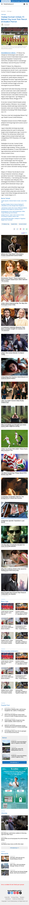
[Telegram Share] (23, 229)
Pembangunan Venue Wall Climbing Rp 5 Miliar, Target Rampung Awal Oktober (13, 212)
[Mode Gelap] (24, 4)
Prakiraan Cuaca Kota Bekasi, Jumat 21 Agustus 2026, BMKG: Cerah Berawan (19, 756)
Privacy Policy (14, 897)
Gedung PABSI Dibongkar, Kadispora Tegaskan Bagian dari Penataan (13, 219)
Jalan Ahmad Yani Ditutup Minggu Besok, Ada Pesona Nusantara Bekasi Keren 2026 (18, 872)
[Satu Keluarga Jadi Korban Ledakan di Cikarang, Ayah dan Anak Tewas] (14, 822)
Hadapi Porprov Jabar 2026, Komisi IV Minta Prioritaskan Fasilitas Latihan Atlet (12, 215)
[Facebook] (9, 893)
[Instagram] (14, 893)
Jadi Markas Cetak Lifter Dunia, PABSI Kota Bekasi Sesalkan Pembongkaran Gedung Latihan (14, 208)
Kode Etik (7, 897)
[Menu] (2, 4)
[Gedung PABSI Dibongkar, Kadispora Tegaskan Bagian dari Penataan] (21, 635)
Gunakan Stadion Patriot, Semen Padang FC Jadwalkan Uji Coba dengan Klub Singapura (12, 205)
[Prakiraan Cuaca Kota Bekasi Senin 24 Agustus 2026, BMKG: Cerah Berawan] (6, 743)
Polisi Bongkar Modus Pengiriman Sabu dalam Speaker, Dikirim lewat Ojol (15, 720)
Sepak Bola (14, 224)
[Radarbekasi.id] (14, 890)
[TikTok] (20, 893)
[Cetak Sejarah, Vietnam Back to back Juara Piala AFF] (7, 606)
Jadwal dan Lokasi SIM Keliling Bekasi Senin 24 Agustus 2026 (17, 749)
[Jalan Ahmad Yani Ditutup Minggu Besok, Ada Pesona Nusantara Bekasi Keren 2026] (5, 872)
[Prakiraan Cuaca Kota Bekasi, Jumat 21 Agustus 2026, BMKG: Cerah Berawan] (6, 757)
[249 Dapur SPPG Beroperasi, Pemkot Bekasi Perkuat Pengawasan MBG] (5, 859)
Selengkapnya (14, 762)
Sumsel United (22, 224)
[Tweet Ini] (17, 229)
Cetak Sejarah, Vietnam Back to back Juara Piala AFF (14, 201)
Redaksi (22, 897)
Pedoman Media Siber (18, 899)
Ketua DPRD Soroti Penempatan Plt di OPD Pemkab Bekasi (14, 839)
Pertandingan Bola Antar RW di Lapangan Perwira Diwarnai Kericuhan (15, 731)
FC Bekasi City (5, 224)
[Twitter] (12, 893)
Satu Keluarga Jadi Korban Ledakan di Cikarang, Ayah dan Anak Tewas (14, 833)
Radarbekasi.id (8, 4)
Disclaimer (8, 899)
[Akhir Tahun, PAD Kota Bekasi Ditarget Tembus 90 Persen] (5, 866)
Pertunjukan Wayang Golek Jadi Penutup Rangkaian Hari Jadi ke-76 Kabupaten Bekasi (15, 710)
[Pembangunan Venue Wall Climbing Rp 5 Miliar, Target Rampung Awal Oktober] (21, 621)
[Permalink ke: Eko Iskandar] (2, 24)
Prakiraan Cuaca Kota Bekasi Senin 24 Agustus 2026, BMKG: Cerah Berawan (19, 742)
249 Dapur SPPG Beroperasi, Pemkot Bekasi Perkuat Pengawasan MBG (17, 858)
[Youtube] (17, 893)
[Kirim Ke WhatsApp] (27, 229)
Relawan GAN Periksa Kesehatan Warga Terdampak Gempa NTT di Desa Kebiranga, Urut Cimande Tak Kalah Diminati (16, 726)
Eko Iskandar (7, 24)
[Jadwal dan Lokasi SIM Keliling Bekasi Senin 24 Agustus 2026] (6, 750)
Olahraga (3, 14)
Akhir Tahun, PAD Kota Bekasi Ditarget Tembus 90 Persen (17, 865)
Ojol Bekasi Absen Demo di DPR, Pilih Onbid (12, 844)
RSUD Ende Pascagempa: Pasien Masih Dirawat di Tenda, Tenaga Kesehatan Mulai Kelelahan (16, 715)
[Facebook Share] (14, 229)
